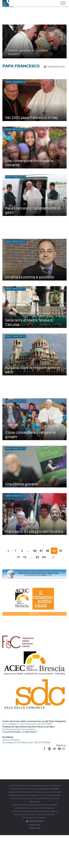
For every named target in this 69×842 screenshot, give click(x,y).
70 (60, 551)
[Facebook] (44, 750)
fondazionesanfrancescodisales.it (18, 729)
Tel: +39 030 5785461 (40, 742)
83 (44, 557)
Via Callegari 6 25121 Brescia (15, 742)
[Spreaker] (49, 750)
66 (34, 551)
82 (37, 557)
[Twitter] (54, 750)
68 (47, 551)
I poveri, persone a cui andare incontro (28, 52)
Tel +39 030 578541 (43, 724)
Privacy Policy (34, 828)
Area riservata (36, 821)
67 (41, 551)
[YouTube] (59, 750)
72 (24, 557)
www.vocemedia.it (11, 739)
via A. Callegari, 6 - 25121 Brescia (17, 724)
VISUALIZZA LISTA (56, 66)
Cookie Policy (34, 825)
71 (18, 557)
